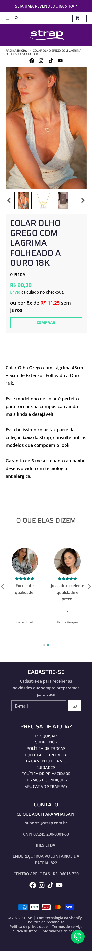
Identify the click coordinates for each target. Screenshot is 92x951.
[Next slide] (83, 200)
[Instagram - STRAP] (41, 60)
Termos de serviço (67, 926)
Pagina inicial (17, 50)
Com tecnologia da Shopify (59, 918)
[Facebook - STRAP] (32, 60)
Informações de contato (62, 931)
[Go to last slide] (9, 200)
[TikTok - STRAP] (50, 60)
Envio (15, 292)
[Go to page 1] (44, 645)
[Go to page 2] (48, 645)
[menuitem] (23, 200)
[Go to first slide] (89, 586)
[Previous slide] (3, 586)
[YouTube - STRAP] (60, 60)
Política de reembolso (46, 922)
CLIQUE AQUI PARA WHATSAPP (46, 814)
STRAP (27, 918)
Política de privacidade (29, 926)
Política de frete (23, 931)
